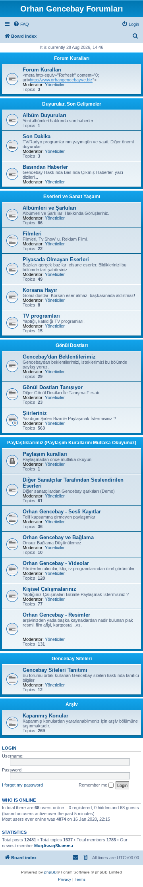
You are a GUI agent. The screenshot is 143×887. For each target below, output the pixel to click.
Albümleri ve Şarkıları (49, 208)
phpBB (50, 872)
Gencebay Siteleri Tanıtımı (55, 670)
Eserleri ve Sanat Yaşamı (71, 196)
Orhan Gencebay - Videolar (56, 563)
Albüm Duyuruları (44, 115)
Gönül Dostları (72, 345)
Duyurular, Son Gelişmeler (71, 104)
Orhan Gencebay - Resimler (56, 615)
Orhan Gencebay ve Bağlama (58, 537)
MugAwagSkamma (53, 845)
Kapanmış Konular (45, 716)
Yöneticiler (55, 84)
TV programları (41, 316)
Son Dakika (36, 136)
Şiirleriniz (35, 413)
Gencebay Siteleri (72, 658)
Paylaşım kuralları (45, 454)
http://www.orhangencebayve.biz (61, 79)
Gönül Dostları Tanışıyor (53, 387)
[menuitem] (21, 24)
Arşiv (72, 704)
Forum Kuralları (71, 58)
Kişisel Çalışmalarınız (49, 589)
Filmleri (32, 234)
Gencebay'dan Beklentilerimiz (59, 357)
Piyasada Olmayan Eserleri (56, 259)
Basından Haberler (45, 167)
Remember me (93, 785)
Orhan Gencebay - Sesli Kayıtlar (62, 512)
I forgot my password (22, 785)
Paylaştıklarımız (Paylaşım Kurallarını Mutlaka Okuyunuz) (71, 442)
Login (9, 748)
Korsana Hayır (40, 290)
